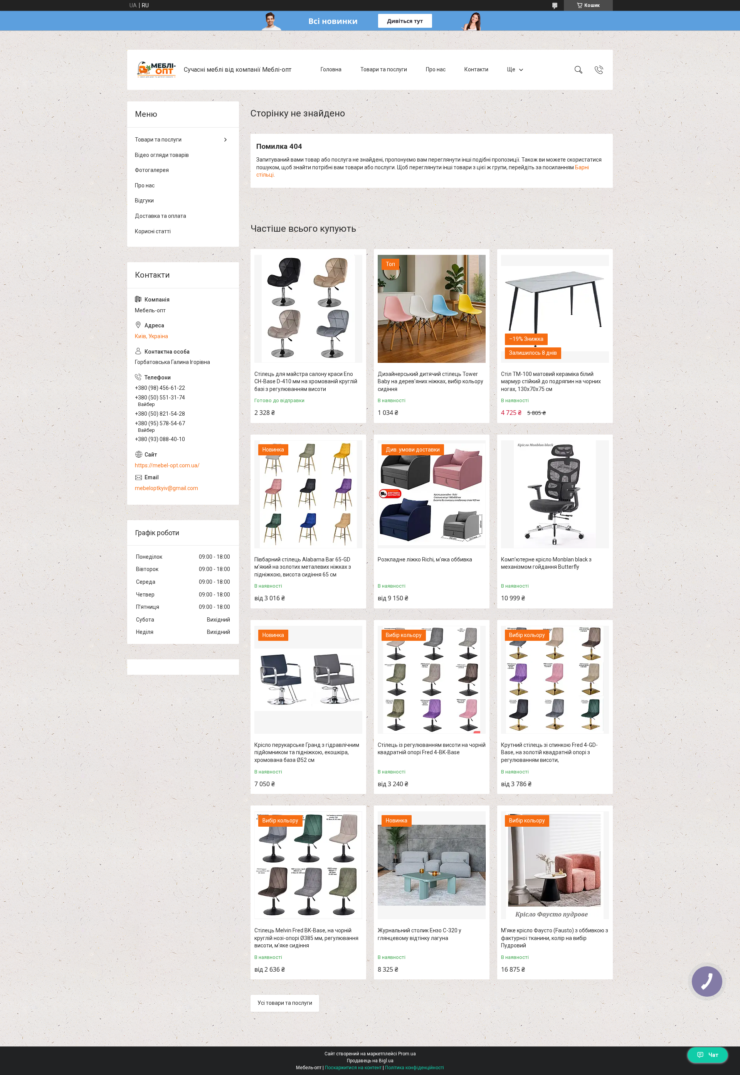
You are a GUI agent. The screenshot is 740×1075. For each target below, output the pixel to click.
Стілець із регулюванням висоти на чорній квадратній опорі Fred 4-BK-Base (432, 749)
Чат (713, 1055)
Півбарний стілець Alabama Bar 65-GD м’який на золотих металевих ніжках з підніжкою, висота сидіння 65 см (302, 567)
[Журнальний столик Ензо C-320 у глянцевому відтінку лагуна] (432, 865)
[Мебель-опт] (156, 70)
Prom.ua (407, 1053)
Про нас (436, 69)
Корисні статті (153, 231)
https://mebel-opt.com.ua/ (167, 465)
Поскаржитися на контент (353, 1067)
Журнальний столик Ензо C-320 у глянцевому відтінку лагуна (419, 934)
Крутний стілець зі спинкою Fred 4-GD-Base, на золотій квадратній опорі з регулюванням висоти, (549, 752)
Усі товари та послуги (284, 1003)
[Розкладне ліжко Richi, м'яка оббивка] (432, 494)
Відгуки (144, 200)
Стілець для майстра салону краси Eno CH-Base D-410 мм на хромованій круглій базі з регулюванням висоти (305, 381)
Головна (331, 69)
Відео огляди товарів (162, 155)
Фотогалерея (152, 170)
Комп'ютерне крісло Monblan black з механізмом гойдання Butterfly (546, 563)
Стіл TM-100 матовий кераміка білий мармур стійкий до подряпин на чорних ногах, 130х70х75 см (551, 381)
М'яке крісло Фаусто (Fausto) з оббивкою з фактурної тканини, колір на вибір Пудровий (554, 938)
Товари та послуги (383, 69)
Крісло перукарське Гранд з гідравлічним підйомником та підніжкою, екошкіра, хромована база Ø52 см (306, 752)
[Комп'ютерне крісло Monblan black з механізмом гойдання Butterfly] (555, 494)
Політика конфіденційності (414, 1067)
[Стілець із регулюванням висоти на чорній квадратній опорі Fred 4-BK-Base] (432, 680)
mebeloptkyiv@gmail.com (166, 488)
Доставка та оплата (160, 216)
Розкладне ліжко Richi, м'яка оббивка (425, 559)
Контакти (476, 69)
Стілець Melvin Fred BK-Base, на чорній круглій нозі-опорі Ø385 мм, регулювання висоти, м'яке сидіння (306, 938)
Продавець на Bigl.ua (370, 1060)
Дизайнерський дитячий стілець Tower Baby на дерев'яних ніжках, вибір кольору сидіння (430, 381)
